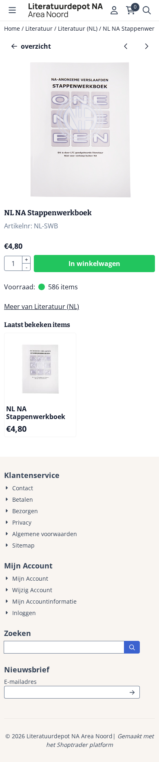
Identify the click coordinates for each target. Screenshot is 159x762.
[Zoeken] (132, 647)
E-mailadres (72, 681)
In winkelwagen (94, 263)
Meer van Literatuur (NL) (41, 306)
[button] (12, 10)
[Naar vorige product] (126, 46)
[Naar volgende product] (146, 46)
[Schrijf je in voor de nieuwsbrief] (132, 692)
